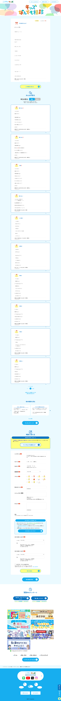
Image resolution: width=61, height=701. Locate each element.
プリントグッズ (44, 655)
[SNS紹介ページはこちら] (30, 676)
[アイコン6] (34, 479)
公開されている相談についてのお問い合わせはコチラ (30, 393)
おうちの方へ (54, 1)
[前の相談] (11, 410)
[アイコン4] (44, 476)
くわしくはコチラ (35, 566)
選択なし (35, 461)
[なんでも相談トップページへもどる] (30, 10)
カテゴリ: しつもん (16, 666)
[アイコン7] (39, 479)
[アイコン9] (29, 482)
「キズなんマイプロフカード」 (23, 525)
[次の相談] (50, 410)
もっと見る (30, 418)
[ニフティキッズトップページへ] (8, 2)
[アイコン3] (39, 476)
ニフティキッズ (5, 666)
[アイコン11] (39, 482)
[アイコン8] (44, 479)
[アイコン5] (29, 479)
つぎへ (33, 388)
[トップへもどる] (59, 698)
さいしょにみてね (34, 1)
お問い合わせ (44, 1)
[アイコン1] (29, 476)
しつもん (18, 540)
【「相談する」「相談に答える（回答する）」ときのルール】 (23, 440)
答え (17, 543)
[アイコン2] (34, 476)
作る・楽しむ (33, 655)
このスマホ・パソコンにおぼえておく (22, 564)
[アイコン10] (34, 482)
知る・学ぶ (23, 655)
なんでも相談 (10, 666)
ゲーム (15, 655)
